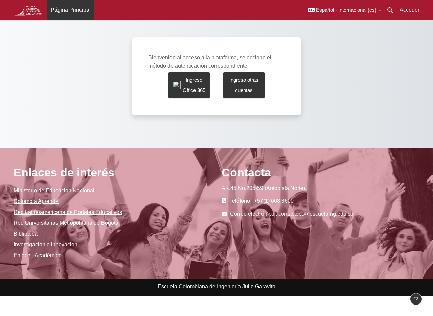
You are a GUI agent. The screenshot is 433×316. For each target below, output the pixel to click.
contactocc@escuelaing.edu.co (316, 214)
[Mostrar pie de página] (416, 299)
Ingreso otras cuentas (243, 85)
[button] (344, 10)
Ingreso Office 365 (194, 85)
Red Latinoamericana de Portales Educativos (68, 212)
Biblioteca (26, 234)
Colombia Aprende (36, 201)
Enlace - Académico (38, 255)
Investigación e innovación (45, 244)
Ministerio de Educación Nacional (54, 190)
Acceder (409, 10)
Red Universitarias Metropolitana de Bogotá (66, 223)
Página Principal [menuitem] (71, 10)
